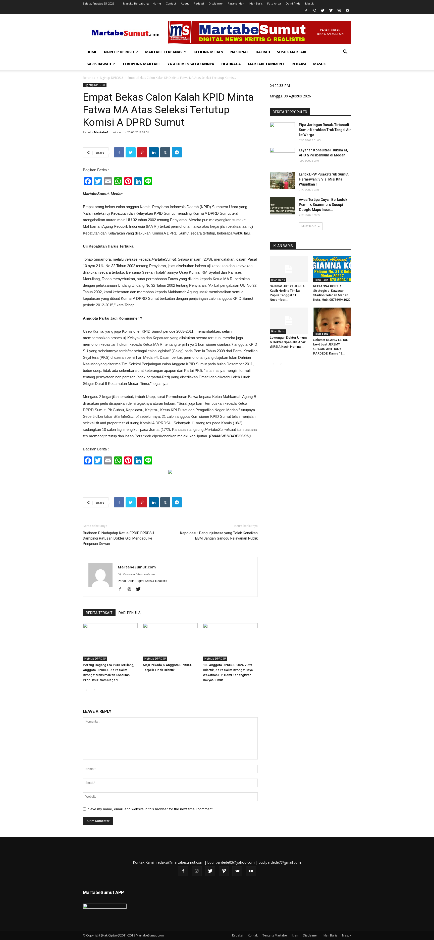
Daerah (263, 51)
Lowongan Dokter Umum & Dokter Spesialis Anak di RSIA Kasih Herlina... (288, 342)
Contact (171, 3)
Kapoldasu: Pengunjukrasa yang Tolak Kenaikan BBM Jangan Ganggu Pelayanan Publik (219, 536)
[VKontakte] (339, 10)
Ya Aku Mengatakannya (191, 64)
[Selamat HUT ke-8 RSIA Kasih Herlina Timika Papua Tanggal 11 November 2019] (289, 269)
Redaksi (199, 3)
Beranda (89, 78)
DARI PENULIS (130, 613)
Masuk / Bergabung (136, 3)
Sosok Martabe (292, 51)
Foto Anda (274, 3)
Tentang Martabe (274, 935)
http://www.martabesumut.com (136, 574)
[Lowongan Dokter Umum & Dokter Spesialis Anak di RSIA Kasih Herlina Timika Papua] (289, 321)
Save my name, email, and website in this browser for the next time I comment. (150, 809)
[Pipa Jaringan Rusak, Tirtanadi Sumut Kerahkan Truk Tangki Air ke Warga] (282, 131)
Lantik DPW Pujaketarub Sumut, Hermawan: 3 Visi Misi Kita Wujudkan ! (324, 179)
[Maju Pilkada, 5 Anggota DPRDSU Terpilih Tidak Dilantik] (170, 642)
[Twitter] (322, 10)
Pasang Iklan (236, 3)
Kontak (253, 935)
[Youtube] (347, 10)
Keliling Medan (208, 51)
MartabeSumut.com (108, 132)
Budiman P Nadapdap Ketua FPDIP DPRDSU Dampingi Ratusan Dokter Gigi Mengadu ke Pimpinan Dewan (118, 538)
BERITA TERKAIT (99, 613)
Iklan (295, 935)
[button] (345, 52)
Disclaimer (216, 3)
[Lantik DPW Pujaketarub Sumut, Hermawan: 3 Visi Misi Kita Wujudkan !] (282, 180)
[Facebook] (306, 10)
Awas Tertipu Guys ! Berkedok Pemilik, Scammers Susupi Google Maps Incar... (323, 205)
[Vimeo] (331, 10)
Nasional (239, 51)
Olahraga (231, 64)
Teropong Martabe (141, 64)
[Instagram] (314, 10)
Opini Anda (293, 3)
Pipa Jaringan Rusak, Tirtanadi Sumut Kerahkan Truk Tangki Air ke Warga (325, 130)
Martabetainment (266, 64)
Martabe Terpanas (163, 51)
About (185, 3)
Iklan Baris (255, 3)
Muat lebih (308, 226)
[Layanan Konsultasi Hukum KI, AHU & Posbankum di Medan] (282, 156)
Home (157, 3)
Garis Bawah (98, 64)
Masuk (309, 3)
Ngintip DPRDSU (119, 51)
